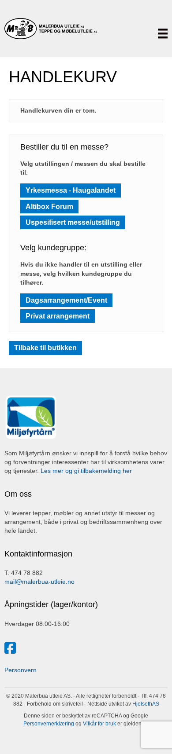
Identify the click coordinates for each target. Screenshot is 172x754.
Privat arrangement (58, 316)
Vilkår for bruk (99, 724)
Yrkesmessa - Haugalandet (71, 190)
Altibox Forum (49, 206)
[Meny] (162, 33)
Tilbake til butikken (45, 347)
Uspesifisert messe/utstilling (73, 222)
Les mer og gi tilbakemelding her (86, 470)
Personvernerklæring (48, 724)
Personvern (20, 669)
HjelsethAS (145, 704)
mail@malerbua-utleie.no (39, 581)
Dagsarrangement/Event (66, 300)
